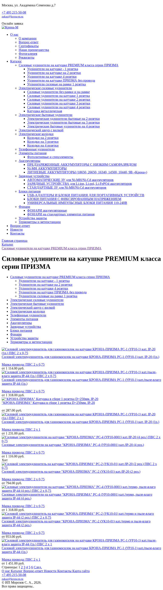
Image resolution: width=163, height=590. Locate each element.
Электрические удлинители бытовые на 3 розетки (63, 122)
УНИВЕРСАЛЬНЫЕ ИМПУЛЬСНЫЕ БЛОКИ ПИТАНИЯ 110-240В (77, 203)
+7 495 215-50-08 (14, 12)
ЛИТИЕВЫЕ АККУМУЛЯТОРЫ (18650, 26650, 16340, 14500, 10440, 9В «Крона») (87, 172)
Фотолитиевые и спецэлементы (50, 157)
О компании (28, 38)
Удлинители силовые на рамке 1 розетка (56, 84)
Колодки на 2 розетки (43, 138)
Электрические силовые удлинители (45, 88)
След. (38, 567)
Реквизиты (26, 57)
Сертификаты (29, 46)
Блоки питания (30, 191)
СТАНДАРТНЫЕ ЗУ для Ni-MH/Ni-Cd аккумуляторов (66, 187)
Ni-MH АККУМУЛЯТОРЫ (47, 168)
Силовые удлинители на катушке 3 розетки (58, 103)
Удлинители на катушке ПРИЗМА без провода (61, 80)
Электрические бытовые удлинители (45, 115)
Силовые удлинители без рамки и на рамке (58, 92)
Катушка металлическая (44, 111)
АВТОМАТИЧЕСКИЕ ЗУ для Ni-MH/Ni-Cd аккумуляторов (70, 180)
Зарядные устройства (34, 176)
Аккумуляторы (29, 161)
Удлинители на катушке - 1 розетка (52, 69)
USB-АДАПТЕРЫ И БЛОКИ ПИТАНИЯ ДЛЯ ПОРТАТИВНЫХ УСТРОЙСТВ (85, 195)
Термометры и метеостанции (40, 222)
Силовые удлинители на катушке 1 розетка (58, 96)
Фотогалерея (28, 53)
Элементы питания (32, 153)
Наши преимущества (34, 50)
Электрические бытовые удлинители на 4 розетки (63, 126)
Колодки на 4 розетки (43, 145)
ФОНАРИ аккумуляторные (47, 210)
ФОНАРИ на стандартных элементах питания (60, 214)
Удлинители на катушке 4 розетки (52, 76)
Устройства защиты (33, 218)
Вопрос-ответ (28, 42)
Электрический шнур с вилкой (41, 130)
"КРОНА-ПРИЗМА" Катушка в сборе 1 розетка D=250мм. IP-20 (48, 403)
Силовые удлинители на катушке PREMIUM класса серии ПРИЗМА (68, 65)
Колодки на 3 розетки (43, 141)
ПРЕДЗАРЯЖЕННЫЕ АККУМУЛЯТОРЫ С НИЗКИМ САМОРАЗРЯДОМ (81, 164)
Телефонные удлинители (37, 149)
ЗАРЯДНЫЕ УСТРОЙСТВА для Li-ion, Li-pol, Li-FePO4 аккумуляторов (79, 183)
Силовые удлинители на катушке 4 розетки (58, 107)
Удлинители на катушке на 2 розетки (54, 73)
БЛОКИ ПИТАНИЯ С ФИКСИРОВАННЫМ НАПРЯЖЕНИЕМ (74, 199)
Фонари (24, 206)
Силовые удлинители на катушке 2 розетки (58, 99)
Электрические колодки (36, 134)
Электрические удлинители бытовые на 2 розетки (63, 118)
